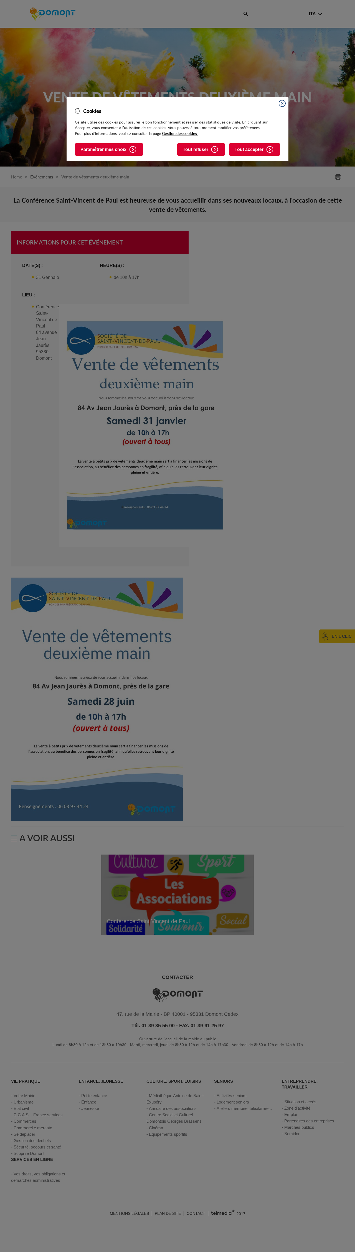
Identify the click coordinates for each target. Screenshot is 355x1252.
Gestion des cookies (180, 133)
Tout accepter (249, 149)
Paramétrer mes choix (103, 149)
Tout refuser (195, 149)
